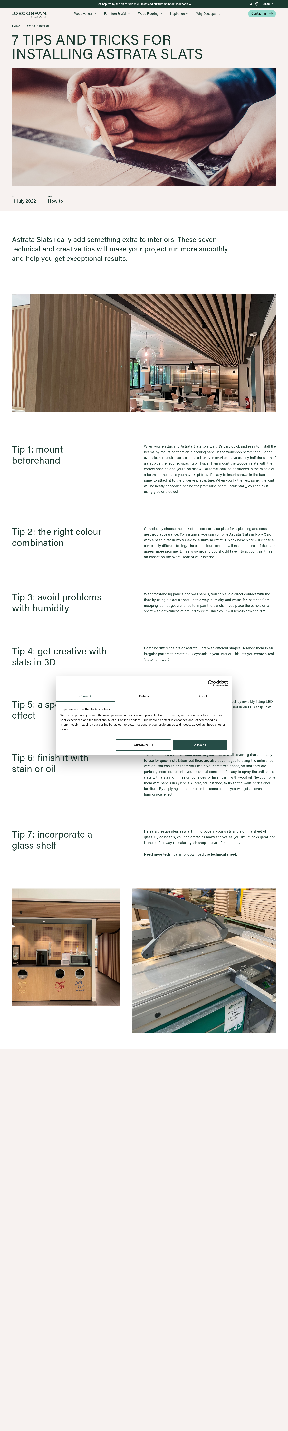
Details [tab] (144, 696)
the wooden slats (244, 463)
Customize (141, 744)
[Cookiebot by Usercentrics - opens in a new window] (211, 683)
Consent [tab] (85, 696)
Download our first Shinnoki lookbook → (165, 4)
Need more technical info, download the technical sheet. (190, 854)
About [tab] (202, 696)
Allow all (200, 744)
